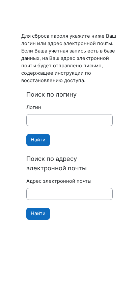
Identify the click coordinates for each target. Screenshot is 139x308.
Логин (33, 107)
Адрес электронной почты (58, 181)
